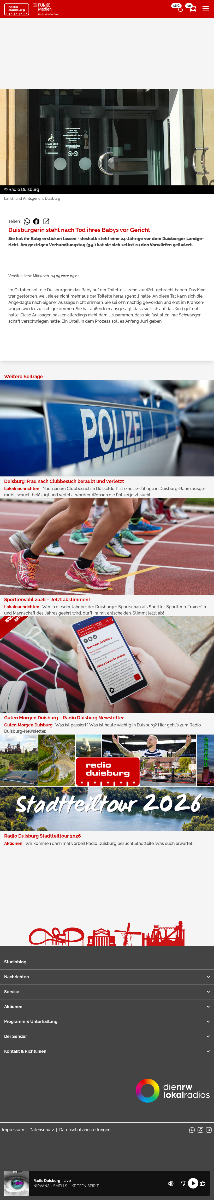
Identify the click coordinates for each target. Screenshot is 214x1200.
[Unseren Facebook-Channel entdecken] (200, 1130)
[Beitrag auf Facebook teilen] (36, 221)
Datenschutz (41, 1129)
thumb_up (202, 1183)
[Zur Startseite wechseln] (16, 9)
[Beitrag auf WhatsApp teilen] (27, 221)
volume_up (170, 1183)
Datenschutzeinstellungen (84, 1129)
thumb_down (184, 1183)
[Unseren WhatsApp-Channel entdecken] (192, 1130)
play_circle (193, 1183)
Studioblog (15, 961)
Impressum (13, 1129)
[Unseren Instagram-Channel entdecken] (209, 1130)
